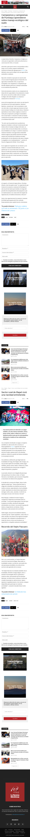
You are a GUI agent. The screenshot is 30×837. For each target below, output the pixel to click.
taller (15, 217)
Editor (6, 26)
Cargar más (14, 382)
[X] (22, 824)
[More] (18, 30)
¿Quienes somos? (8, 832)
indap (6, 217)
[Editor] (2, 26)
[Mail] (15, 824)
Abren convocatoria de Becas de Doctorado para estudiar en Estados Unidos (19, 369)
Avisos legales (16, 832)
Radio (23, 829)
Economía (11, 829)
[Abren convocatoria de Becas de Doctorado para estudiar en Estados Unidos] (5, 369)
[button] (2, 7)
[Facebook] (7, 824)
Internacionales (17, 829)
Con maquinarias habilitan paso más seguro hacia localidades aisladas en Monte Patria (20, 361)
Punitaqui (10, 11)
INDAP (23, 70)
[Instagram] (11, 824)
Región (6, 11)
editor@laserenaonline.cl (18, 814)
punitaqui (11, 217)
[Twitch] (18, 824)
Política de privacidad (20, 831)
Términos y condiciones (9, 831)
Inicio (2, 11)
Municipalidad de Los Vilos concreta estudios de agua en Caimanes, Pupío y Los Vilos (20, 376)
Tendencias (22, 832)
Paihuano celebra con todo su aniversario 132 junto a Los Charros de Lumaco (14, 208)
